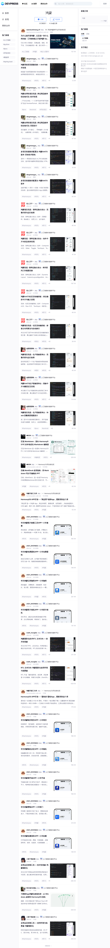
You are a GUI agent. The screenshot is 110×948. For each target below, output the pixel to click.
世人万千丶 (30, 203)
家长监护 (84, 71)
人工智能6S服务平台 (51, 59)
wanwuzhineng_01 (33, 30)
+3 (52, 428)
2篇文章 (84, 40)
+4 (50, 109)
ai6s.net (28, 61)
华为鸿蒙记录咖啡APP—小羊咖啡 (34, 581)
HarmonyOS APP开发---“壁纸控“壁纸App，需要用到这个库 (44, 697)
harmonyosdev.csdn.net (33, 467)
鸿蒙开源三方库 (31, 493)
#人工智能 (25, 51)
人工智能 (85, 38)
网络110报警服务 (86, 68)
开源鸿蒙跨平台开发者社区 (57, 30)
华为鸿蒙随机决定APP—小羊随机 (34, 749)
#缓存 (36, 370)
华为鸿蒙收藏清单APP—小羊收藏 (34, 836)
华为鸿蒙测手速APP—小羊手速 (33, 778)
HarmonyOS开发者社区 (46, 464)
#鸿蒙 (35, 51)
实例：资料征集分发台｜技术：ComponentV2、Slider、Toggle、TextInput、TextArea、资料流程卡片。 (35, 248)
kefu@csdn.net (97, 56)
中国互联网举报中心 (100, 68)
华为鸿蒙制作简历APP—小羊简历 (34, 720)
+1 (49, 80)
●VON (28, 435)
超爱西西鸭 (30, 348)
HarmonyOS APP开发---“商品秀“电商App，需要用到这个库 (44, 499)
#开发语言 (43, 109)
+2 (49, 341)
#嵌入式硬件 (44, 51)
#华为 (36, 80)
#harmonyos (26, 80)
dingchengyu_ (31, 59)
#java (24, 109)
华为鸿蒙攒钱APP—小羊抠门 (32, 807)
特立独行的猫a (31, 888)
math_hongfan (31, 633)
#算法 (36, 341)
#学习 (44, 80)
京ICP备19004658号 (88, 61)
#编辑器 (37, 457)
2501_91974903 (32, 517)
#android (33, 109)
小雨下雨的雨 (30, 859)
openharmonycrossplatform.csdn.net (37, 32)
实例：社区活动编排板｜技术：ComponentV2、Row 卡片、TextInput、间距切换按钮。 (35, 306)
